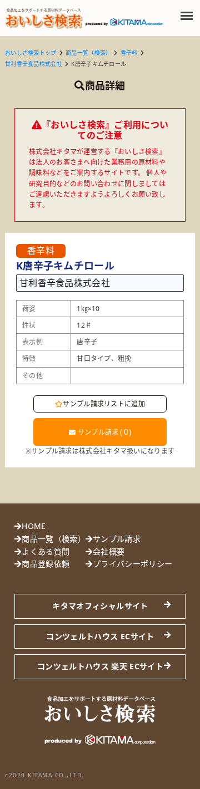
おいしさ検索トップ (31, 53)
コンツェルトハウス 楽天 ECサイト (100, 666)
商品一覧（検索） (88, 53)
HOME (34, 526)
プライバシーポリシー (132, 563)
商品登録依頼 (45, 563)
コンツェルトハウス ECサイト (100, 636)
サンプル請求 (103, 431)
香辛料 (129, 53)
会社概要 (108, 551)
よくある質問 (45, 551)
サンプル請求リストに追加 (104, 404)
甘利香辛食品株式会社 (33, 64)
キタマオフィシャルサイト (100, 605)
